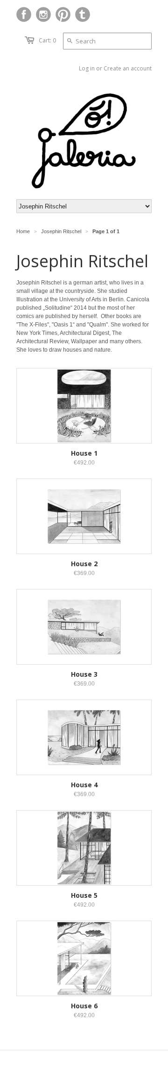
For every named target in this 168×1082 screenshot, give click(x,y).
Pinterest (63, 14)
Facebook (23, 14)
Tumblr (82, 14)
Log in (87, 68)
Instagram (43, 14)
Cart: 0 (47, 40)
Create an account (128, 68)
